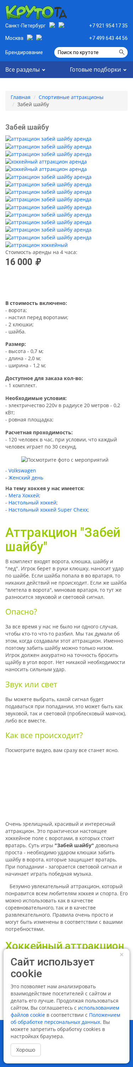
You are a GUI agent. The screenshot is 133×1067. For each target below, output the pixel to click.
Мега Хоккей (24, 495)
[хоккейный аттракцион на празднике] (36, 245)
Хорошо (25, 1049)
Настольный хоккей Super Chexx (48, 509)
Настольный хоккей (32, 502)
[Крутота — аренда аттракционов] (36, 11)
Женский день (26, 477)
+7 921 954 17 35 (108, 26)
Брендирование (24, 52)
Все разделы (22, 69)
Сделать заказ (66, 283)
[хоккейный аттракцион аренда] (46, 161)
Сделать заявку (100, 11)
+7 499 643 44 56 (108, 38)
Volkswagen (22, 470)
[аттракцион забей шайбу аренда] (48, 139)
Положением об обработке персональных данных (65, 1018)
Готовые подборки (95, 69)
